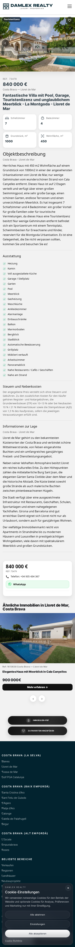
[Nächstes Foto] (69, 43)
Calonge (7, 813)
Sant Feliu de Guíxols (14, 797)
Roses (5, 850)
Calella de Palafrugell (14, 818)
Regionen (7, 870)
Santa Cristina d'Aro (13, 792)
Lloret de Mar (9, 766)
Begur (5, 824)
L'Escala (6, 839)
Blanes (6, 761)
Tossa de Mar (10, 772)
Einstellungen (37, 924)
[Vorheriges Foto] (5, 43)
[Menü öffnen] (69, 6)
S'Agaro (6, 803)
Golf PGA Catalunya (13, 777)
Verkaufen (8, 865)
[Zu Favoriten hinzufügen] (69, 20)
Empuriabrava (10, 844)
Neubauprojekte (11, 881)
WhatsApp (19, 584)
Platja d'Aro (8, 808)
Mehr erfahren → (37, 687)
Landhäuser (9, 875)
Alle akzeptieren (37, 933)
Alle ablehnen (37, 914)
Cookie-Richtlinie (13, 940)
